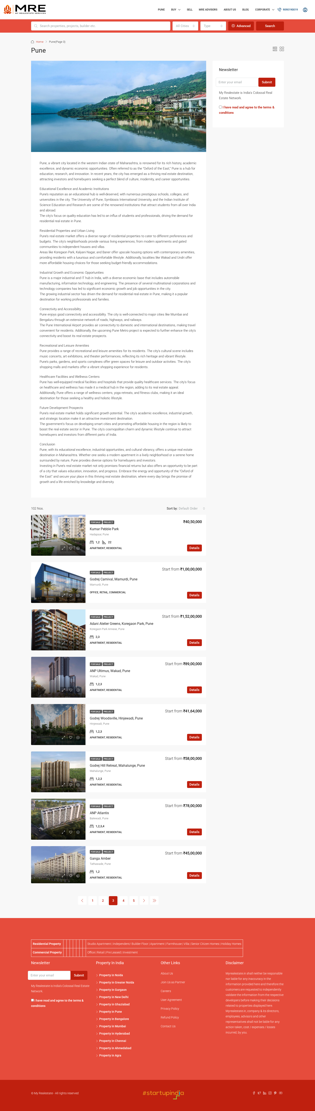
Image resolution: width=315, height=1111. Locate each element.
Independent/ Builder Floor (130, 944)
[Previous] (82, 900)
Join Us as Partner (173, 982)
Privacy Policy (170, 1008)
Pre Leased (113, 952)
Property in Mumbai (112, 1026)
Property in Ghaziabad (114, 1004)
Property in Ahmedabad (115, 1048)
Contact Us (168, 1026)
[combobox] (185, 25)
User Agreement (171, 1000)
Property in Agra (110, 1055)
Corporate (262, 9)
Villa (186, 944)
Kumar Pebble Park (104, 529)
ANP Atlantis (99, 813)
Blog (245, 9)
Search (270, 26)
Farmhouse (174, 944)
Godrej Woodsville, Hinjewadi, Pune (116, 718)
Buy (173, 9)
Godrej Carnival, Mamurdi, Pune (113, 579)
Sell (189, 9)
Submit (267, 82)
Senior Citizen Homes (205, 944)
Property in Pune (110, 1011)
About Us (230, 9)
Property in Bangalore (114, 1019)
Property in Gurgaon (113, 989)
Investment (130, 952)
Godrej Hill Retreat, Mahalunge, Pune (117, 765)
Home (40, 41)
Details (194, 548)
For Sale (96, 522)
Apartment (157, 944)
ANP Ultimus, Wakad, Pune (110, 671)
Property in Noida (111, 975)
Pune (161, 9)
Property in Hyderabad (114, 1033)
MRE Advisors (208, 9)
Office (91, 952)
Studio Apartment (99, 944)
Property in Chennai (112, 1041)
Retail (100, 952)
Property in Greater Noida (116, 982)
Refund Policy (170, 1017)
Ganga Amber (100, 858)
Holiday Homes (231, 944)
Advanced (243, 26)
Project (108, 522)
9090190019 (290, 9)
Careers (166, 991)
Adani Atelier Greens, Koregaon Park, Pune (121, 624)
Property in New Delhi (114, 997)
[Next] (144, 900)
